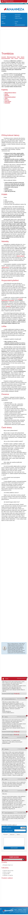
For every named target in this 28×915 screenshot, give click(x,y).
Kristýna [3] (16, 693)
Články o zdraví (18, 18)
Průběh (6, 94)
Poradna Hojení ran (8, 865)
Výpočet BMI (6, 873)
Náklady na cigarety (8, 875)
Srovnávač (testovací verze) (21, 910)
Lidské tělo (17, 16)
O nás (11, 909)
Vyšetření (3, 16)
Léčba (12, 58)
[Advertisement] (14, 40)
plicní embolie (20, 256)
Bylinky (16, 21)
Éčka (16, 23)
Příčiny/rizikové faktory (10, 92)
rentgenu (8, 306)
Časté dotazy (21, 58)
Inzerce (24, 909)
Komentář (5, 834)
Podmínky (20, 909)
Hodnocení (12, 834)
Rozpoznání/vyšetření (5, 58)
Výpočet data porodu (8, 870)
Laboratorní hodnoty (20, 24)
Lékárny (3, 23)
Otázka (18, 834)
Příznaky (3, 18)
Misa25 (6, 791)
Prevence (16, 58)
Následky (6, 95)
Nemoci (3, 14)
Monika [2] (16, 734)
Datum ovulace (7, 872)
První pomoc (18, 14)
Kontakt (15, 909)
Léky (2, 21)
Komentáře (7, 102)
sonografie (11, 300)
